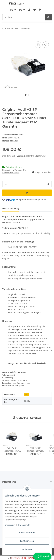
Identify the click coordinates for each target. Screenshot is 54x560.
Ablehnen (27, 549)
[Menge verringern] (5, 184)
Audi (26, 394)
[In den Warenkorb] (4, 37)
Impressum (10, 525)
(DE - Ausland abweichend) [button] (14, 171)
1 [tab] (25, 95)
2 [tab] (28, 95)
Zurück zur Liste (11, 28)
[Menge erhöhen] (48, 184)
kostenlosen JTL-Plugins (22, 557)
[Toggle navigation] (3, 2)
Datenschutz (24, 525)
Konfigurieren (27, 541)
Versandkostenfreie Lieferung (31, 156)
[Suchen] (48, 17)
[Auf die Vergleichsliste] (38, 45)
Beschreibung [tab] (10, 208)
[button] (29, 10)
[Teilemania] (16, 3)
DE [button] (11, 9)
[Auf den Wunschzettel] (45, 45)
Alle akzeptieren (27, 532)
